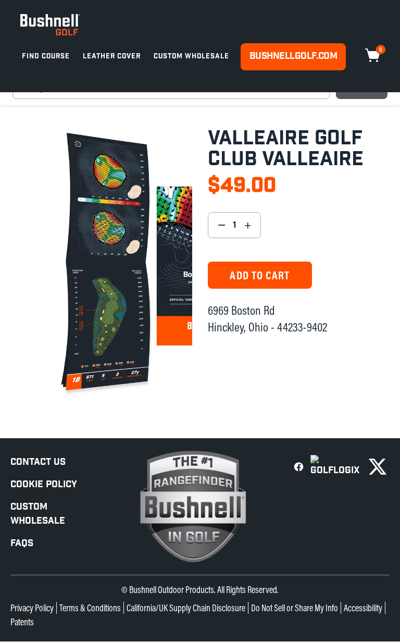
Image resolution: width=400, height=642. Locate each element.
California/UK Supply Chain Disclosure (186, 608)
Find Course (46, 56)
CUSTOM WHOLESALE (37, 514)
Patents (22, 622)
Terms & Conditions (90, 608)
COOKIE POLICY (43, 484)
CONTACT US (38, 462)
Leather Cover (112, 56)
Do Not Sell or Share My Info (294, 608)
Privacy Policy (32, 608)
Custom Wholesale (191, 56)
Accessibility (363, 608)
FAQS (21, 543)
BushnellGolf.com (293, 56)
